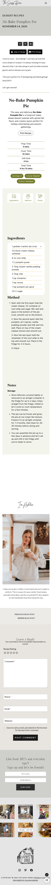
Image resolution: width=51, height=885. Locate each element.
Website (8, 721)
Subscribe (26, 787)
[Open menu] (45, 3)
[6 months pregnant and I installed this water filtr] (7, 812)
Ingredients (14, 200)
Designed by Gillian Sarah (25, 880)
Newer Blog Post (26, 618)
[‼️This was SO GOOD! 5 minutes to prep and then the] (25, 830)
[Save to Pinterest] (25, 44)
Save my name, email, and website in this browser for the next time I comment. (27, 729)
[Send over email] (31, 44)
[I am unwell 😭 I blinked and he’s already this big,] (44, 812)
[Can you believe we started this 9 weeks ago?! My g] (7, 830)
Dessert (7, 15)
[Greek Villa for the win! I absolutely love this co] (25, 812)
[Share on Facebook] (20, 44)
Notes (40, 200)
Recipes (19, 15)
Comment (10, 661)
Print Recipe (36, 52)
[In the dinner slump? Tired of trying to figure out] (44, 830)
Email (8, 709)
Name (8, 697)
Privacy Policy (41, 878)
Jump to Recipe (19, 52)
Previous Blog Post (25, 614)
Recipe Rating (9, 649)
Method (28, 200)
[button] (40, 246)
